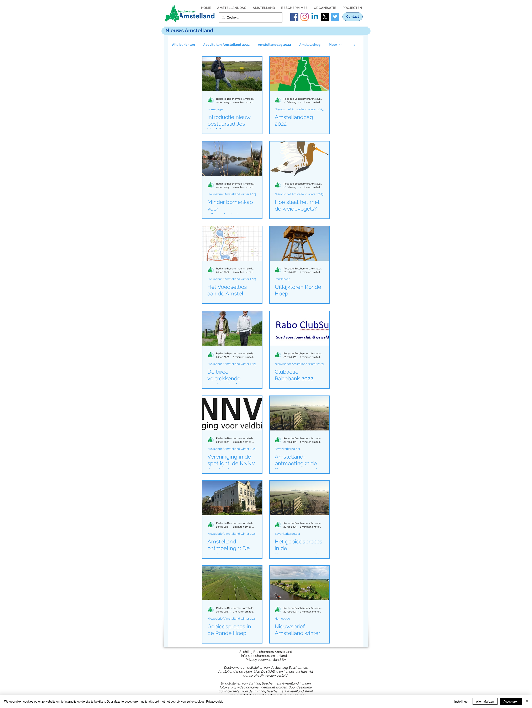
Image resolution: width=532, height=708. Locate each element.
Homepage (215, 109)
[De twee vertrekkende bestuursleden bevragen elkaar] (232, 328)
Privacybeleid (215, 701)
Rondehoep (282, 279)
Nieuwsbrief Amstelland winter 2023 (299, 109)
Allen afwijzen (485, 701)
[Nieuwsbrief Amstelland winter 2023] (299, 583)
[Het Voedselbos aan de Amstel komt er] (232, 243)
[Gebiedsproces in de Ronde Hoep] (232, 583)
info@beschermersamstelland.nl (265, 656)
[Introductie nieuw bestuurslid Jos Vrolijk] (232, 74)
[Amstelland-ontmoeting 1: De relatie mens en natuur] (232, 498)
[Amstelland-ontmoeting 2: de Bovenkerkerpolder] (299, 413)
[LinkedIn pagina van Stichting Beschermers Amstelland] (315, 17)
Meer (333, 45)
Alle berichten (183, 45)
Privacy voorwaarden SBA (266, 660)
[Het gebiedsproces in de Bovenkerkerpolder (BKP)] (299, 498)
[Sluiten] (527, 701)
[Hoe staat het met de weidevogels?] (299, 158)
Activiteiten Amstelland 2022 (226, 45)
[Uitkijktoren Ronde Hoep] (299, 243)
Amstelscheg (309, 45)
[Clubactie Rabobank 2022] (299, 328)
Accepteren (511, 701)
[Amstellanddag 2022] (299, 74)
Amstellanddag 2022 (274, 45)
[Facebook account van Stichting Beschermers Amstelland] (294, 17)
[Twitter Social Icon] (335, 17)
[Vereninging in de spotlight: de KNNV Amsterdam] (232, 413)
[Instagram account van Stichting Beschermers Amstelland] (304, 17)
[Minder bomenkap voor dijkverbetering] (232, 158)
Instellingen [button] (461, 701)
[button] (232, 7)
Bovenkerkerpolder (287, 448)
